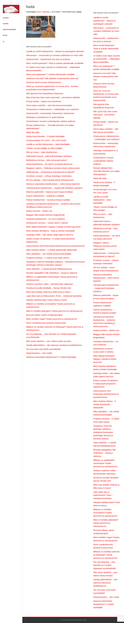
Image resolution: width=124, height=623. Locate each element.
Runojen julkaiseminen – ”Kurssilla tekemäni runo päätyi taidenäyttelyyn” (106, 171)
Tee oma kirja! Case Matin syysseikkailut (43, 349)
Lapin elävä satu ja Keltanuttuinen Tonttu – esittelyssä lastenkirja (53, 296)
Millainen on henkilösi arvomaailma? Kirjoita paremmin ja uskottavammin (105, 512)
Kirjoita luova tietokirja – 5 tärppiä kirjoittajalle (45, 136)
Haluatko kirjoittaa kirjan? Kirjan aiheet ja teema (46, 300)
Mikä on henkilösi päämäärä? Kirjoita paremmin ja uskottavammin (54, 311)
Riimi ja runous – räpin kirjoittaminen (41, 152)
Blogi (5, 35)
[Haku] (3, 41)
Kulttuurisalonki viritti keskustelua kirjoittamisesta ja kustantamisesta (55, 246)
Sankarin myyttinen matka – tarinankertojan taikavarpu (49, 284)
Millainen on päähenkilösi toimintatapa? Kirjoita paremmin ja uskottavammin (105, 463)
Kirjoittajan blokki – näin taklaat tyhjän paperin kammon (49, 235)
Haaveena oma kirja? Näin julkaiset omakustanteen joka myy (52, 78)
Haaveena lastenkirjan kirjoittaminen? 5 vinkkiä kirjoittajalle (51, 357)
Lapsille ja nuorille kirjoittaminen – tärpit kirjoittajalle (48, 144)
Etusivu (6, 18)
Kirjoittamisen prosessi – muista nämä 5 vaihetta (47, 223)
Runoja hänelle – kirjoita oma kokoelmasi (43, 101)
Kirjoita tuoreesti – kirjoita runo (39, 211)
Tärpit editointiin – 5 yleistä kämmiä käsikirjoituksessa (49, 269)
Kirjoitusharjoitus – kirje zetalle (39, 353)
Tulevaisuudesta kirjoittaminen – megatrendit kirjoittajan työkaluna (54, 188)
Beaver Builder (83, 620)
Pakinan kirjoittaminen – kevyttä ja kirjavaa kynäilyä (48, 200)
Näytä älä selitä (32, 132)
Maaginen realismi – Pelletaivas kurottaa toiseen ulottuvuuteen (53, 168)
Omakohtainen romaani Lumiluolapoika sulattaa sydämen (50, 121)
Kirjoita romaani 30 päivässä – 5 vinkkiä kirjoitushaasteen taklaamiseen (106, 383)
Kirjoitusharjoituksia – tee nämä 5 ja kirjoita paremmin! (49, 164)
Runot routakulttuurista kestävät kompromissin (46, 323)
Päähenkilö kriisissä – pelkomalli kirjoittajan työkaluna (49, 156)
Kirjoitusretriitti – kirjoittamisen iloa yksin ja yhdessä (48, 59)
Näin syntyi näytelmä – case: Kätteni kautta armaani (48, 341)
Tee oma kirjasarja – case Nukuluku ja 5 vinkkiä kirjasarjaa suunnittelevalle (104, 565)
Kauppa (5, 23)
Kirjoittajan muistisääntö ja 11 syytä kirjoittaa (45, 117)
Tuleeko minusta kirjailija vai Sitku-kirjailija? (44, 148)
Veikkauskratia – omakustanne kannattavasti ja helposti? (50, 172)
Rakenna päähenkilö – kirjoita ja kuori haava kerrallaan (49, 192)
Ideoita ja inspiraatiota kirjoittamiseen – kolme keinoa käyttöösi (53, 184)
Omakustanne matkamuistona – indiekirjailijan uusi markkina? (52, 109)
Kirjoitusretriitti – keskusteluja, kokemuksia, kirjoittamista (50, 113)
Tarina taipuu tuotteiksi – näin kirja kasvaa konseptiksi (49, 105)
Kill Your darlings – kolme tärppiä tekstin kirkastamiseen (50, 180)
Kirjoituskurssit (9, 29)
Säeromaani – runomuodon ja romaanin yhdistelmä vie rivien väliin (54, 55)
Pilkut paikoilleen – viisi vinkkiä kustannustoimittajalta (48, 254)
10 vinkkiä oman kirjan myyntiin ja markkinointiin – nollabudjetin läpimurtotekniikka (106, 59)
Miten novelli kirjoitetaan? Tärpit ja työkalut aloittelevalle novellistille (54, 63)
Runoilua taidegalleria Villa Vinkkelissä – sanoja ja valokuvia (51, 273)
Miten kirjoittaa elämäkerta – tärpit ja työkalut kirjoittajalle (50, 231)
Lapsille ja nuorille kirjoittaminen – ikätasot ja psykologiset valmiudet (55, 51)
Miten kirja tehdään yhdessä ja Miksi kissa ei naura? (48, 292)
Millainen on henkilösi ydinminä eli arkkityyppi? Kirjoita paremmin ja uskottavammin (106, 555)
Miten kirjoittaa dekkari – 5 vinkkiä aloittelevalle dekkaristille (51, 250)
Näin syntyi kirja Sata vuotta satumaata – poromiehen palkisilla (53, 97)
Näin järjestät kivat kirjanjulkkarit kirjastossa (44, 93)
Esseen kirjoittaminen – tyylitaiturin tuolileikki (45, 196)
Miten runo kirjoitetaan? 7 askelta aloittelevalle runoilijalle (50, 74)
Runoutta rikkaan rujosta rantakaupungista (44, 315)
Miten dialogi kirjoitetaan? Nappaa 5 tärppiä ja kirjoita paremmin (53, 227)
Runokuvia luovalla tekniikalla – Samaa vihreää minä (48, 288)
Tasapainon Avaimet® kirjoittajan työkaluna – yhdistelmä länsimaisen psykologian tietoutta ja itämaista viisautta (103, 432)
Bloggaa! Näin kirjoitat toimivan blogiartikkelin (45, 215)
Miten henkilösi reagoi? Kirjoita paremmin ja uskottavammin (51, 319)
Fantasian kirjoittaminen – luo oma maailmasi (45, 219)
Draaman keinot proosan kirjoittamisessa (43, 82)
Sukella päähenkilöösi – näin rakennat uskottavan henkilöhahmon (54, 345)
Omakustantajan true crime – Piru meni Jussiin (46, 140)
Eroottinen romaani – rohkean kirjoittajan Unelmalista (48, 176)
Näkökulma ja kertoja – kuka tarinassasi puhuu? (46, 160)
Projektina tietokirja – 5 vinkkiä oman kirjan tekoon (47, 258)
